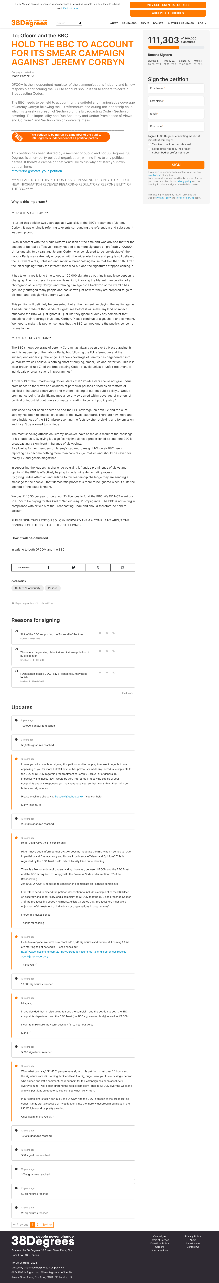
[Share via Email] (122, 567)
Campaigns (129, 23)
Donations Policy (159, 1243)
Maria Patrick (21, 76)
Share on (24, 567)
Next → (47, 1224)
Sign (176, 165)
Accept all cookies (168, 13)
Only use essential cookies (167, 5)
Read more (127, 693)
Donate (158, 23)
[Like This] (100, 633)
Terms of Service (185, 197)
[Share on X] (98, 567)
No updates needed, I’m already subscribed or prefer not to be (171, 150)
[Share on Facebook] (48, 567)
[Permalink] (113, 633)
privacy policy (184, 181)
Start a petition (159, 1250)
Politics (52, 588)
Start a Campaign (182, 23)
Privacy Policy (163, 197)
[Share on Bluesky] (73, 567)
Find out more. (71, 8)
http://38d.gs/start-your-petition (36, 171)
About (145, 23)
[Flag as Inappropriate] (106, 633)
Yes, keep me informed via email (171, 144)
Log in (202, 23)
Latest (113, 23)
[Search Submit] (80, 23)
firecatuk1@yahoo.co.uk (68, 796)
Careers (159, 1246)
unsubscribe (154, 175)
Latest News (193, 1243)
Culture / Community (27, 588)
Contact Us (193, 1246)
